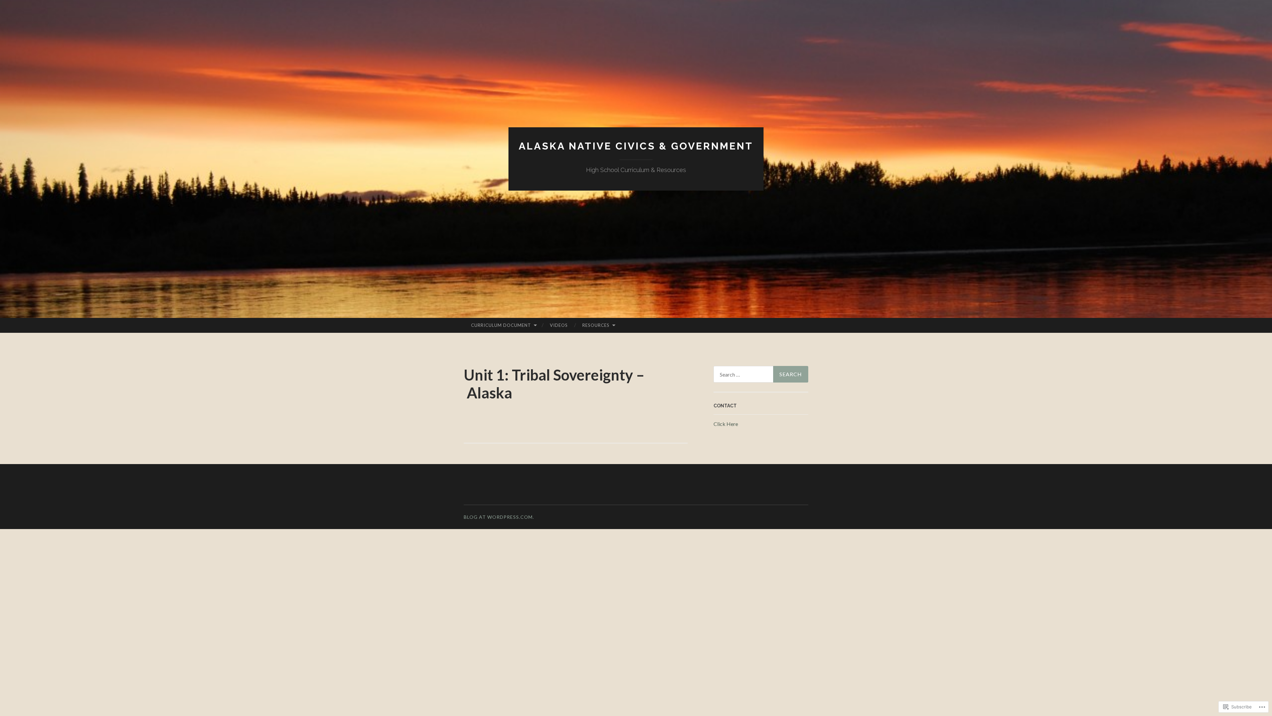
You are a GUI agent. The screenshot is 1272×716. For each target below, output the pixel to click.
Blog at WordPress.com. (499, 517)
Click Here (726, 424)
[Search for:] (761, 374)
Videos (559, 325)
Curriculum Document (501, 325)
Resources (596, 325)
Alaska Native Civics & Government (636, 146)
